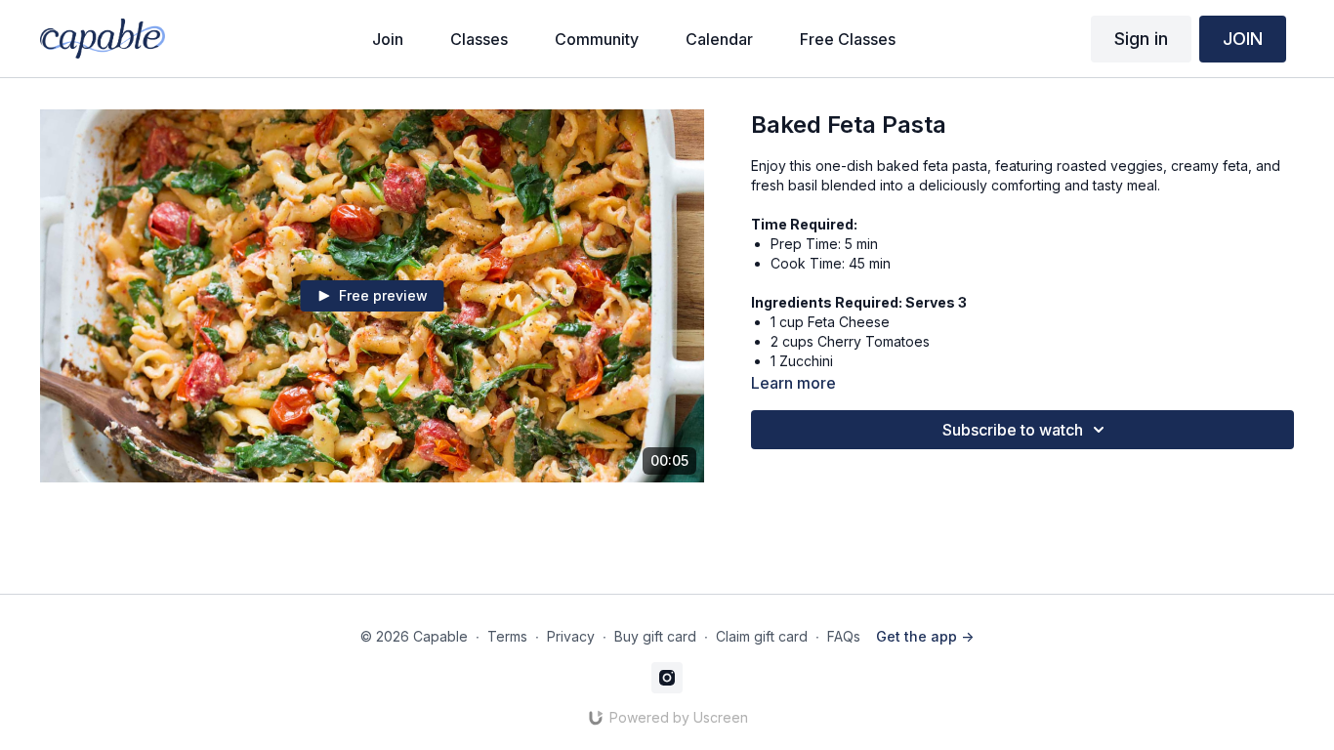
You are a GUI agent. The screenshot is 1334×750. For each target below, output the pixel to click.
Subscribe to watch (1012, 429)
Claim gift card (762, 636)
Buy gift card (655, 636)
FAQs (843, 636)
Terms (507, 636)
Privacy (571, 636)
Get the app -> (925, 636)
